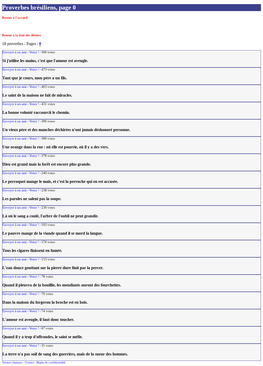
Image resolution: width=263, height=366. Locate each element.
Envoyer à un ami (14, 52)
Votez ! (34, 52)
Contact (29, 362)
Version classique (12, 362)
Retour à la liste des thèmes (21, 35)
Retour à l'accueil (15, 18)
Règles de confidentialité (50, 362)
